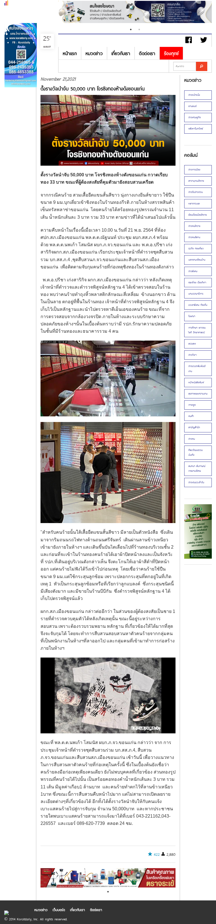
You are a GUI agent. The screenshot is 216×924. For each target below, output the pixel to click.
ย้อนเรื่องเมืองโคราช (197, 214)
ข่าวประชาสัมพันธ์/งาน (197, 368)
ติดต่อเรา (147, 53)
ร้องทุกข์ (171, 53)
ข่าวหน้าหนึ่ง (194, 95)
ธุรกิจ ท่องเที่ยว (196, 248)
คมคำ (191, 416)
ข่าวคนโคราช (194, 226)
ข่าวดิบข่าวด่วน (195, 192)
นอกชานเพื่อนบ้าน (196, 259)
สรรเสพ (192, 343)
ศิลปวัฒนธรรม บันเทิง (195, 452)
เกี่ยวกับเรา (120, 53)
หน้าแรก (70, 53)
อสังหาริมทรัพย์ (195, 128)
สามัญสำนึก (194, 427)
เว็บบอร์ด (59, 909)
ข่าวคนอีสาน (194, 237)
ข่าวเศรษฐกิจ (194, 117)
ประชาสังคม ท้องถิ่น (197, 305)
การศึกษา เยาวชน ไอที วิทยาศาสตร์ (197, 330)
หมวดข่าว (94, 53)
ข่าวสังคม (192, 271)
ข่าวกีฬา (192, 355)
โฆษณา (191, 316)
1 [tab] (131, 29)
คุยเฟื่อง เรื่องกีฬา (197, 282)
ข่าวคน (191, 439)
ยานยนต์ (192, 106)
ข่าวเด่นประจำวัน (196, 482)
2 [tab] (139, 29)
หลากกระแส (194, 203)
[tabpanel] (135, 12)
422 (156, 854)
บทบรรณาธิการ (195, 293)
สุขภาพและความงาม (198, 393)
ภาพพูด (192, 405)
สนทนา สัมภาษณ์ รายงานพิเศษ (196, 468)
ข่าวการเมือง (194, 169)
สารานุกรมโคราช (196, 180)
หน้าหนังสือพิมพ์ (196, 382)
